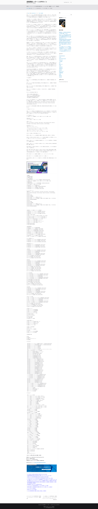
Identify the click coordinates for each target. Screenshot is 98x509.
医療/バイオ (60, 64)
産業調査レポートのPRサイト (37, 2)
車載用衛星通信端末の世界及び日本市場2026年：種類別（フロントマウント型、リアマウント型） (39, 475)
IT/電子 (60, 57)
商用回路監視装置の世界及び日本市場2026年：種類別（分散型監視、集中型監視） (65, 40)
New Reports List (66, 2)
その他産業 (60, 61)
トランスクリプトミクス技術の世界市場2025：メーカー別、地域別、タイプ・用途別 (37, 485)
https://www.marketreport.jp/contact (40, 462)
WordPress (58, 504)
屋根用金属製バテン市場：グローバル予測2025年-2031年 (34, 484)
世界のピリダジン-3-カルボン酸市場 (31, 489)
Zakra (54, 504)
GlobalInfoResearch (62, 55)
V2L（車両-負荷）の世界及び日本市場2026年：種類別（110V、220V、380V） (37, 474)
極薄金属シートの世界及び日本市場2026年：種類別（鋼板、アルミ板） (65, 33)
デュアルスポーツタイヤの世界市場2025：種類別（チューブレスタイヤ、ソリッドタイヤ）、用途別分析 (34, 497)
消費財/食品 (60, 68)
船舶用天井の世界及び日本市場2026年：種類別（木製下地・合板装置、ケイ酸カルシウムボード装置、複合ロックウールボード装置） (65, 44)
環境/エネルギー (61, 71)
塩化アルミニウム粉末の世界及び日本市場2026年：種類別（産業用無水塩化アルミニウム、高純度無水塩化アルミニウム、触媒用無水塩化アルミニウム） (65, 36)
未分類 (60, 65)
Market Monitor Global (62, 58)
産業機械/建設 (61, 72)
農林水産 (60, 75)
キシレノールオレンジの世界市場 (31, 488)
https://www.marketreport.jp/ (63, 81)
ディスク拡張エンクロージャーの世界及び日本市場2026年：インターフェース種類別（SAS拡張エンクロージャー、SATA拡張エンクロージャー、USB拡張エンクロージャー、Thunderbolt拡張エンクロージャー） (65, 48)
